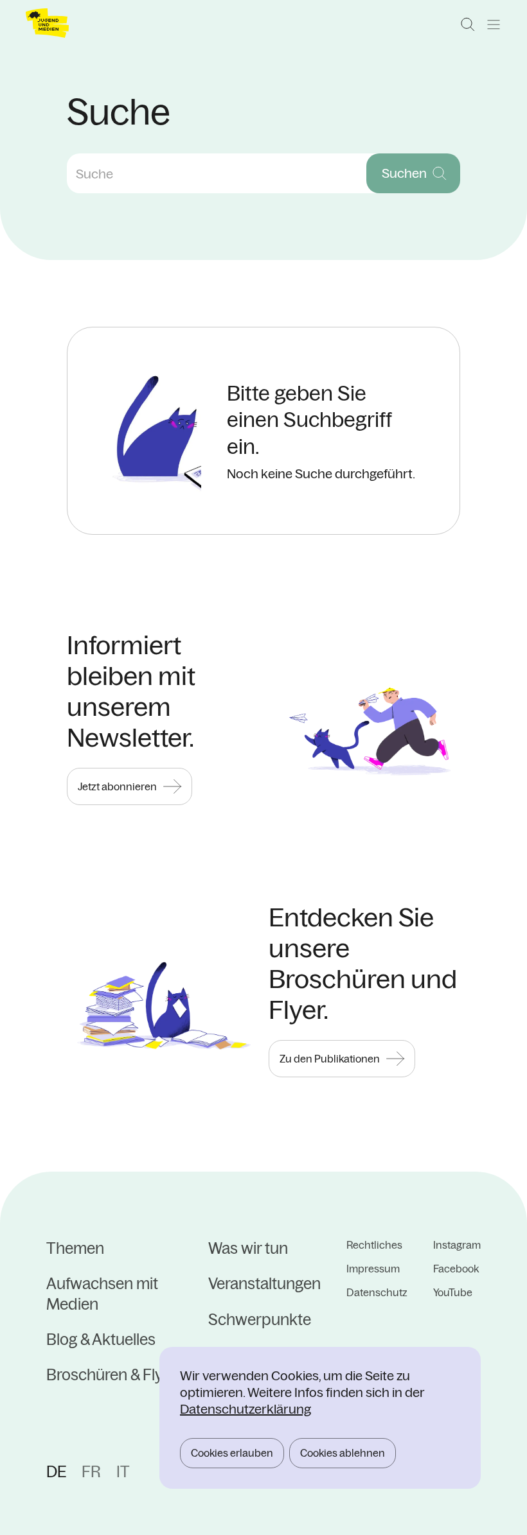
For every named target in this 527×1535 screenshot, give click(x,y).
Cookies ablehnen (342, 1452)
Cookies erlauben (232, 1452)
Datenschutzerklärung (245, 1409)
